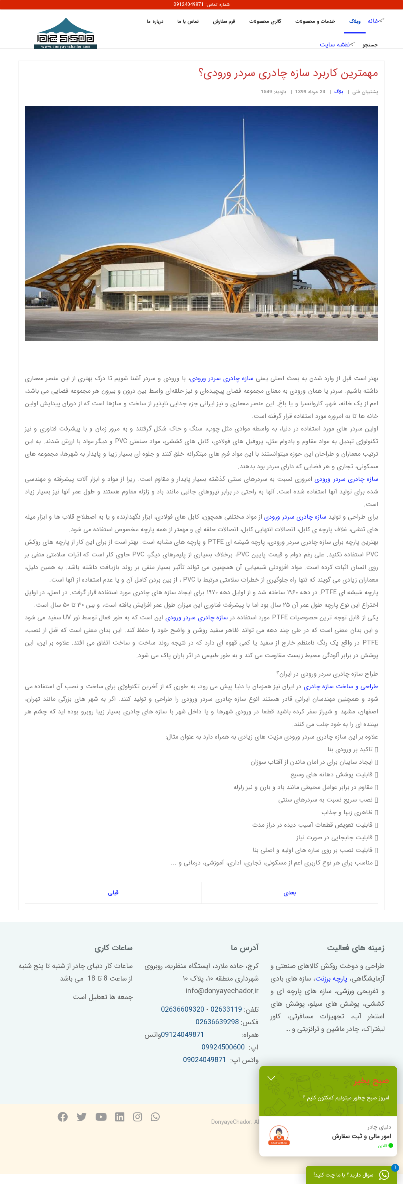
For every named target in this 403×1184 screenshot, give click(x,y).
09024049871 (204, 1060)
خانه (373, 21)
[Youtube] (101, 1118)
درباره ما (155, 21)
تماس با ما (188, 21)
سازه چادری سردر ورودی (221, 378)
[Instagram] (137, 1118)
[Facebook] (62, 1118)
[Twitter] (81, 1118)
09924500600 (223, 1047)
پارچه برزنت (331, 978)
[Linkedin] (119, 1118)
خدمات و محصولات (315, 21)
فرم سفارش (224, 21)
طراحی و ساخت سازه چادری (341, 686)
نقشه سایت (335, 45)
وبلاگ (354, 21)
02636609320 (182, 1009)
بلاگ (338, 92)
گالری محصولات (265, 21)
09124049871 (182, 1034)
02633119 (226, 1009)
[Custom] (155, 1118)
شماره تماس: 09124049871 (202, 4)
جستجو (369, 45)
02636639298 (217, 1022)
